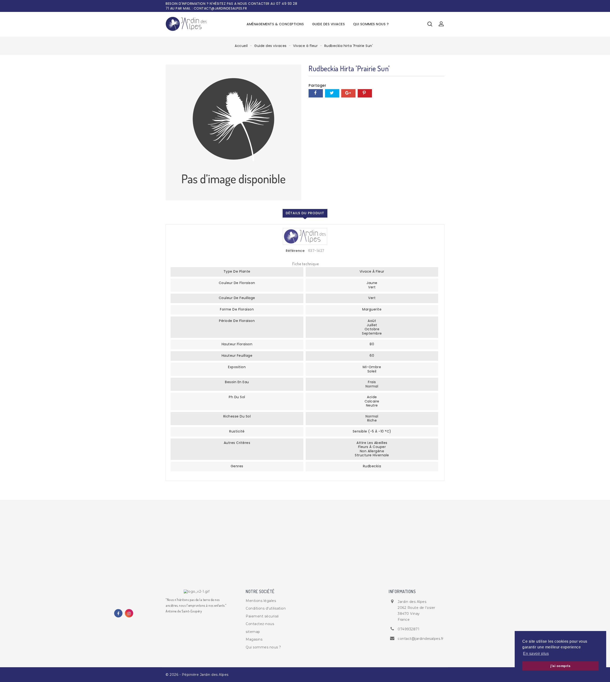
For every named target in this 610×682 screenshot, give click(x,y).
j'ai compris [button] (560, 666)
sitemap (253, 632)
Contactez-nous (260, 624)
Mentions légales (261, 601)
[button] (441, 24)
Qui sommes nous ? (371, 24)
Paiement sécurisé (262, 616)
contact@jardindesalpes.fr (421, 638)
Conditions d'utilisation (266, 608)
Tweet (332, 93)
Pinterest (365, 93)
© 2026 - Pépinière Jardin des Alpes (197, 674)
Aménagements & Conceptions (275, 24)
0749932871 (408, 629)
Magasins (254, 639)
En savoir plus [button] (536, 653)
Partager (316, 93)
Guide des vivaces (328, 24)
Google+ (348, 93)
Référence (295, 251)
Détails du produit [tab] (305, 213)
